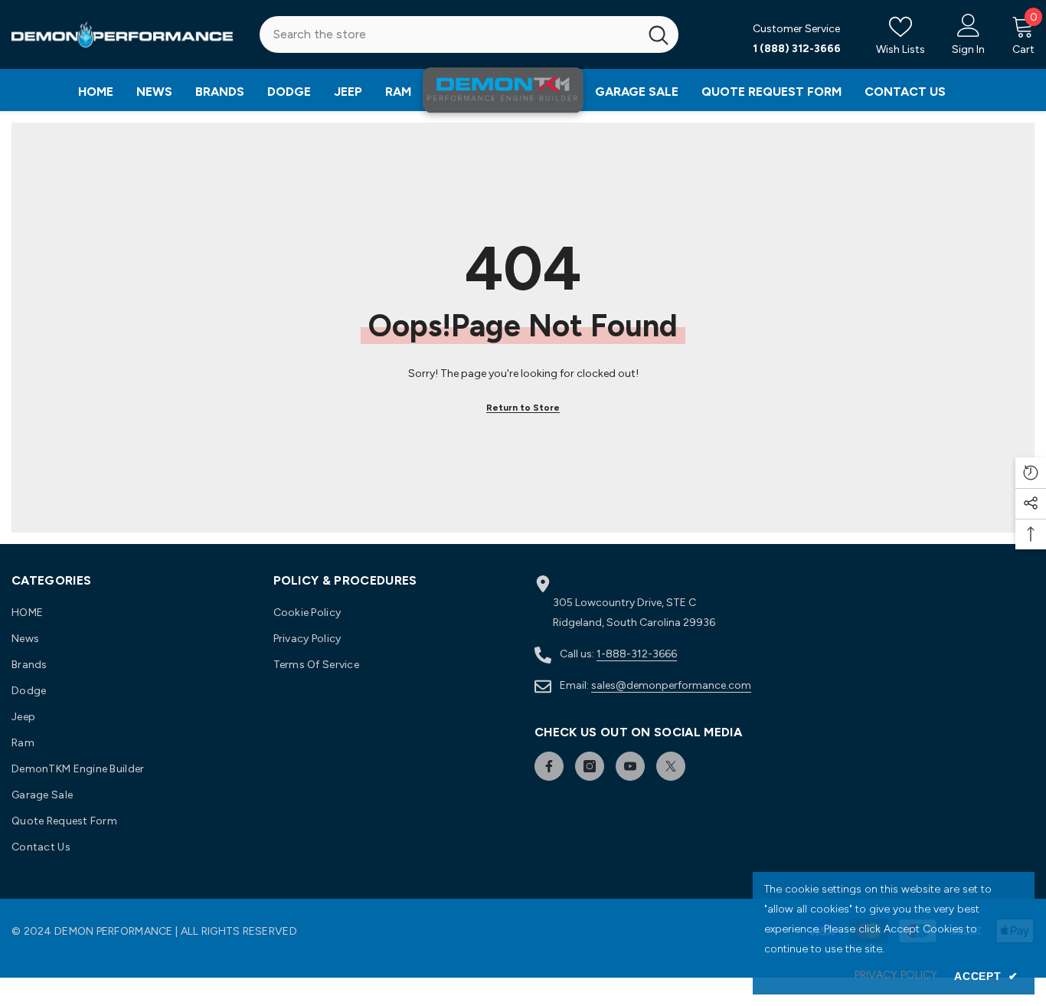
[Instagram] (589, 766)
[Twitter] (670, 766)
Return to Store (523, 407)
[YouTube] (630, 766)
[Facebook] (549, 766)
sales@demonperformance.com (671, 685)
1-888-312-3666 (637, 653)
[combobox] (449, 34)
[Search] (469, 34)
